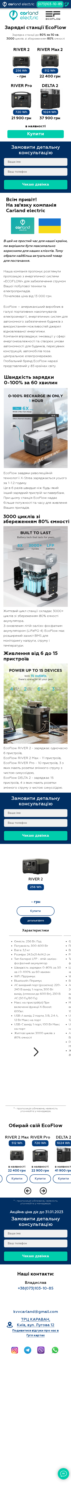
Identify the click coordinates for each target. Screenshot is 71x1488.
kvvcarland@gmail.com (35, 1312)
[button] (35, 866)
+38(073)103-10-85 (35, 1288)
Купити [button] (35, 134)
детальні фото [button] (35, 920)
